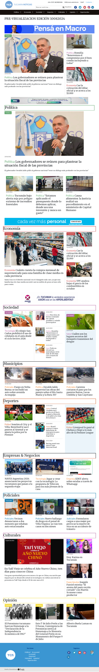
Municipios (9, 369)
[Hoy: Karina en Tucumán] (79, 546)
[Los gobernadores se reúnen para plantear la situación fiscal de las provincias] (34, 53)
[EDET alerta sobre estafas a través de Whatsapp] (80, 467)
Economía (27, 12)
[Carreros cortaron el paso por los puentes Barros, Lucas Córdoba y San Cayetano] (80, 375)
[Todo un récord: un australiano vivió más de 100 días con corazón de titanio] (40, 348)
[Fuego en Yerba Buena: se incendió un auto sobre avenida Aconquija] (18, 375)
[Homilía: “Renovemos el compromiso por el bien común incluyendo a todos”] (79, 41)
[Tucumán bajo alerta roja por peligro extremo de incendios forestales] (19, 183)
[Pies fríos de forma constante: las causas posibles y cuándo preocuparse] (40, 315)
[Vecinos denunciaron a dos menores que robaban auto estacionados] (18, 506)
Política (16, 12)
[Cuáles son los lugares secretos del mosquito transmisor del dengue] (80, 322)
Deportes (50, 12)
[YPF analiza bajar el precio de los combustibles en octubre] (79, 269)
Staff (82, 2)
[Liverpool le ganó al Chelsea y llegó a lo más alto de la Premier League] (80, 415)
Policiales (61, 12)
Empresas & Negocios (13, 460)
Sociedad (39, 12)
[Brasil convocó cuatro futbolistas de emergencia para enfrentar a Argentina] (40, 427)
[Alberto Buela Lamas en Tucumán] (80, 611)
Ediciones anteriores (71, 2)
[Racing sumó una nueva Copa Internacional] (40, 444)
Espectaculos (84, 12)
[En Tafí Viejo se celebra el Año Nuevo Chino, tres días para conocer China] (34, 551)
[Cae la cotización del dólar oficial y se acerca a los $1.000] (79, 74)
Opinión (72, 12)
